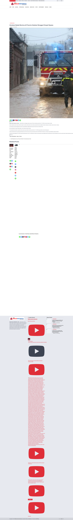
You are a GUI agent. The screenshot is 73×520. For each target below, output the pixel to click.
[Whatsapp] (10, 119)
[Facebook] (12, 119)
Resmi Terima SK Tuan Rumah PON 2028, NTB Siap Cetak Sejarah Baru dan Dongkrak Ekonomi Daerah (57, 326)
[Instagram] (15, 119)
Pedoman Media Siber (41, 0)
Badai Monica (14, 136)
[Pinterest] (17, 119)
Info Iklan (22, 0)
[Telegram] (18, 119)
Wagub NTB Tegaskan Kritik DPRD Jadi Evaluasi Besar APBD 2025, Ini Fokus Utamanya (57, 321)
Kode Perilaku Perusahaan (34, 0)
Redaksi (20, 0)
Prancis (20, 136)
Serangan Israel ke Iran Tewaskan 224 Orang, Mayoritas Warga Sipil (11, 153)
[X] (13, 119)
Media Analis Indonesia (18, 518)
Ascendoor (30, 518)
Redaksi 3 (54, 322)
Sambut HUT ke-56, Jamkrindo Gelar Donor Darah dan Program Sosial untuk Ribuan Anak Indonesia (57, 331)
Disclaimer (25, 0)
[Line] (20, 119)
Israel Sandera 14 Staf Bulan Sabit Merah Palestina (28, 233)
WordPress (37, 518)
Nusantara (54, 329)
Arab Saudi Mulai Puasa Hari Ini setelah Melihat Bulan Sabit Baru (16, 153)
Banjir (18, 136)
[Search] (63, 7)
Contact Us (29, 0)
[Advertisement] (36, 14)
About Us (17, 0)
